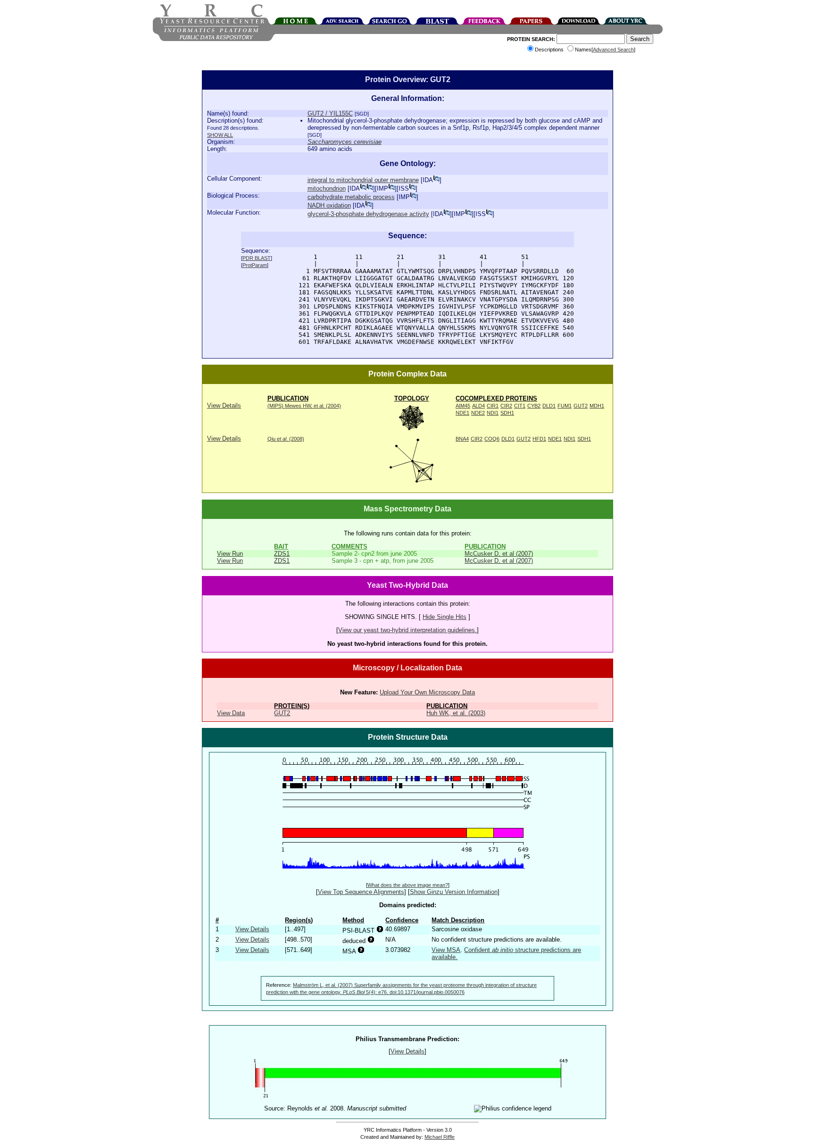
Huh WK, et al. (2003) (455, 713)
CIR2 (506, 406)
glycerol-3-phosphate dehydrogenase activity (368, 213)
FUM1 (564, 406)
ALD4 (478, 406)
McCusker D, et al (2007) (499, 553)
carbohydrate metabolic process (351, 196)
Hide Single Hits (444, 616)
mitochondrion (327, 188)
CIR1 (493, 406)
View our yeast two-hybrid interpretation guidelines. (407, 630)
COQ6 (491, 439)
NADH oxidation (329, 205)
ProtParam (254, 265)
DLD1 (549, 406)
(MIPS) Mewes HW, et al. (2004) (304, 406)
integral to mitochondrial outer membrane (363, 180)
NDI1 (493, 413)
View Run (230, 553)
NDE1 (462, 413)
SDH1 (507, 413)
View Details (224, 405)
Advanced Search (613, 49)
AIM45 (463, 406)
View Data (231, 713)
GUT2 (581, 406)
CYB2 (534, 406)
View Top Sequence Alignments (361, 891)
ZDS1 (282, 553)
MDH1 (597, 406)
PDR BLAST (256, 258)
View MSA (446, 949)
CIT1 (519, 406)
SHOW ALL (220, 135)
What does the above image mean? (407, 885)
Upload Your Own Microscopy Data (427, 692)
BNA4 (462, 439)
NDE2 (478, 413)
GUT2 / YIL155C (330, 113)
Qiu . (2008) (285, 439)
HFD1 (539, 439)
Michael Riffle (439, 1137)
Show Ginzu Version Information (454, 891)
